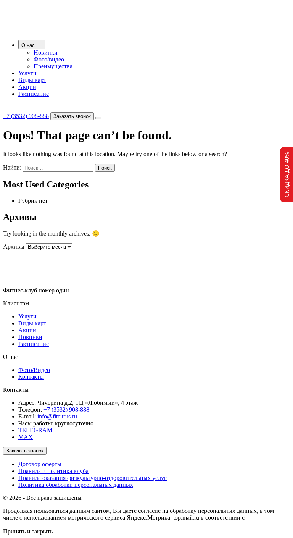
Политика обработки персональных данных (75, 484)
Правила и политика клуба (53, 471)
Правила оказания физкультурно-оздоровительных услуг (92, 478)
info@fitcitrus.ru (57, 416)
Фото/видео (49, 59)
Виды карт (32, 80)
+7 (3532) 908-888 (26, 116)
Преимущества (53, 66)
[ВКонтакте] (24, 108)
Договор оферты (39, 464)
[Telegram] (7, 108)
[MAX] (16, 108)
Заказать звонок (72, 116)
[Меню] (98, 118)
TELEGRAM (35, 430)
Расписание (33, 93)
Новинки (46, 52)
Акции (27, 87)
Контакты (31, 376)
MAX (25, 437)
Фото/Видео (34, 370)
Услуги (27, 73)
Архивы (13, 246)
